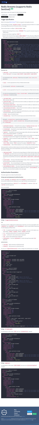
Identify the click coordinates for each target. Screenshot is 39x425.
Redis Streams (12, 22)
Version (4, 16)
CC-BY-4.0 (23, 416)
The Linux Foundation (7, 418)
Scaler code (21, 14)
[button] (8, 2)
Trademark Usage (28, 419)
